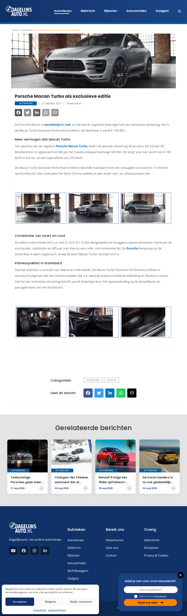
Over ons (112, 548)
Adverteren (152, 540)
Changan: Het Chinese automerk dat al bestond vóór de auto (71, 480)
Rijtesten (110, 11)
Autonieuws (63, 11)
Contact (111, 555)
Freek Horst (74, 103)
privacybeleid (160, 596)
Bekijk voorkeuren (81, 601)
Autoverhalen (136, 11)
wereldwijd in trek (57, 125)
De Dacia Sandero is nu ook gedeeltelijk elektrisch (158, 480)
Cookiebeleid (39, 610)
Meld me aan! (148, 602)
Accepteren (20, 601)
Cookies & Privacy (57, 610)
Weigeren (50, 601)
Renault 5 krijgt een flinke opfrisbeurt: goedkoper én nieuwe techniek (115, 480)
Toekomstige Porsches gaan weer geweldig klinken (26, 480)
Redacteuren (115, 540)
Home (15, 30)
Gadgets (162, 11)
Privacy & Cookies (156, 555)
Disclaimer (151, 548)
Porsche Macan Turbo (71, 146)
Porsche (132, 248)
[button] (178, 11)
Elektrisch (88, 11)
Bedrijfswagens (78, 571)
